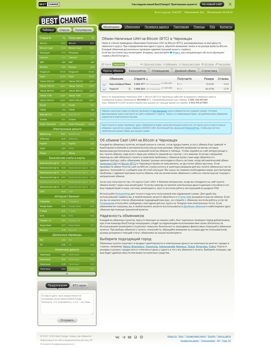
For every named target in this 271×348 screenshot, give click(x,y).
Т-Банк (52, 211)
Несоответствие (191, 64)
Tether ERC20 (52, 81)
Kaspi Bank (52, 225)
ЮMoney (52, 138)
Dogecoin (52, 71)
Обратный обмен (152, 64)
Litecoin (52, 57)
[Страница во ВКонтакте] (117, 337)
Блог (181, 336)
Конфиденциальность (63, 344)
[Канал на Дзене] (141, 337)
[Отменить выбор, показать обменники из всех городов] (126, 64)
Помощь (199, 26)
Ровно (212, 246)
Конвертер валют (190, 340)
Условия (44, 344)
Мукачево (202, 246)
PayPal (52, 143)
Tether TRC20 (52, 86)
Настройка (224, 64)
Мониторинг (112, 26)
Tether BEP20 (52, 90)
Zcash (52, 105)
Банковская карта (52, 163)
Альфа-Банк (52, 206)
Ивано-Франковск (133, 246)
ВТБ (52, 215)
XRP (52, 62)
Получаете (184, 78)
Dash (52, 76)
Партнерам (181, 26)
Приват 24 (52, 220)
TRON (52, 109)
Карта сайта (224, 336)
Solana (52, 119)
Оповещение (107, 203)
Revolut (52, 230)
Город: (114, 64)
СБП (52, 191)
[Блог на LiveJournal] (135, 337)
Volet (52, 148)
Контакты (226, 26)
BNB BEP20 (52, 114)
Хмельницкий (167, 246)
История (209, 64)
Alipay (52, 153)
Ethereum (52, 52)
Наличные (52, 254)
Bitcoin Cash (52, 48)
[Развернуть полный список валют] (67, 274)
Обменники (132, 26)
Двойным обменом (195, 206)
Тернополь (151, 246)
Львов (191, 246)
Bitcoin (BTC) (128, 163)
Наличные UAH (108, 163)
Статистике (184, 196)
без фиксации (160, 110)
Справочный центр (196, 336)
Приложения (208, 340)
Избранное (171, 64)
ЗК (52, 244)
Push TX (226, 340)
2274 (226, 88)
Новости (172, 336)
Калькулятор (192, 128)
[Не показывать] (230, 4)
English (212, 336)
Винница (181, 246)
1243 (226, 84)
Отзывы (223, 78)
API (218, 340)
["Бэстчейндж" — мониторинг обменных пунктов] (67, 17)
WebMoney (52, 134)
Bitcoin (52, 43)
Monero (52, 67)
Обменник (116, 78)
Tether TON (52, 95)
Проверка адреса (157, 26)
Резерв (209, 78)
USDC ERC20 (52, 100)
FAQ (212, 26)
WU (52, 240)
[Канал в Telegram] (123, 337)
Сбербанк (52, 201)
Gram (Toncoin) (52, 124)
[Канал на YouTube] (129, 337)
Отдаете (141, 78)
